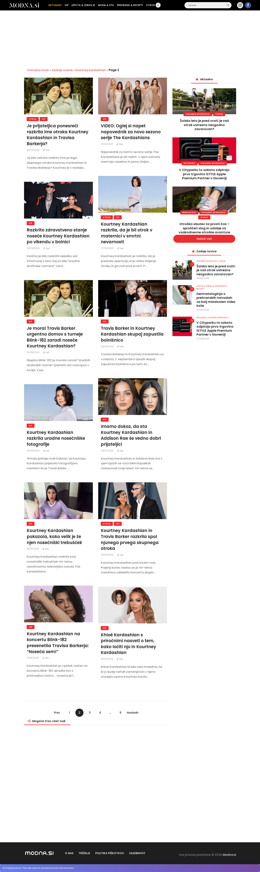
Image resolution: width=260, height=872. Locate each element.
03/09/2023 (107, 346)
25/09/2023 (33, 150)
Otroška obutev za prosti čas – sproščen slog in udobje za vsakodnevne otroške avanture (204, 228)
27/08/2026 (203, 309)
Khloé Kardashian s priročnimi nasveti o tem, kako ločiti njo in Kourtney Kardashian (128, 644)
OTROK (33, 119)
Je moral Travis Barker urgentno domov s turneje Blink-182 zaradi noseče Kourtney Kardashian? (55, 337)
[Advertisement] (130, 38)
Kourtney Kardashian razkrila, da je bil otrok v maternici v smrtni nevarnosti (126, 233)
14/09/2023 (107, 144)
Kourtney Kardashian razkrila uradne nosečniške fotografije (56, 438)
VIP (43, 119)
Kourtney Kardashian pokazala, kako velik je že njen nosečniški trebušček (54, 536)
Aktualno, (202, 317)
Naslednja (132, 714)
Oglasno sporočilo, (208, 261)
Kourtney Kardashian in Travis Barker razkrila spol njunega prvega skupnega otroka (130, 539)
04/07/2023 (107, 450)
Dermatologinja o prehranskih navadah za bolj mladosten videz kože (216, 300)
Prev (57, 713)
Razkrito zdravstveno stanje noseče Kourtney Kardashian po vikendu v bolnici (58, 236)
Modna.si (229, 855)
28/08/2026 (203, 278)
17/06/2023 (33, 657)
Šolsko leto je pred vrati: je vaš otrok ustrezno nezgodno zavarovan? (204, 124)
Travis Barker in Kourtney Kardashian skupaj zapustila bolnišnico (132, 334)
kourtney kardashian (91, 70)
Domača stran (38, 70)
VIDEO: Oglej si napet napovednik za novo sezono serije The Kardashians (131, 132)
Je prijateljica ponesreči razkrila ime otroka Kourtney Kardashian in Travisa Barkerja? (57, 135)
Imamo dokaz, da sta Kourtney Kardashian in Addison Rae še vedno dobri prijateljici (131, 435)
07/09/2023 (107, 248)
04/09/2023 (33, 248)
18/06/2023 (33, 548)
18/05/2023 (107, 658)
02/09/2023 (33, 352)
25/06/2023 (107, 554)
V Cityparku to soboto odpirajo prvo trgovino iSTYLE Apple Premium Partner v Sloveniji (204, 174)
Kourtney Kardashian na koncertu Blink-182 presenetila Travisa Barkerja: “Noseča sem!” (58, 643)
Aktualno (189, 163)
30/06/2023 (33, 450)
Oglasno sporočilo (198, 114)
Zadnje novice (62, 70)
